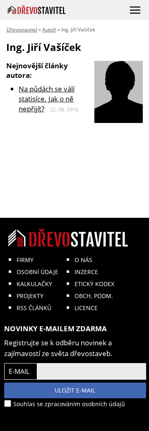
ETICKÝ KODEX (94, 284)
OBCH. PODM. (93, 296)
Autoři (49, 29)
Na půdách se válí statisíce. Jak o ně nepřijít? (46, 98)
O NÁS (83, 260)
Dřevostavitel (22, 29)
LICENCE (86, 308)
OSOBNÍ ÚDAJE (37, 272)
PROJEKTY (30, 296)
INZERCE (86, 272)
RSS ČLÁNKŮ (34, 308)
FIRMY (25, 260)
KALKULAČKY (34, 284)
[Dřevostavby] (36, 9)
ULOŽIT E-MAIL (75, 390)
